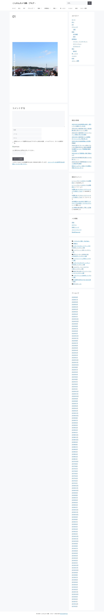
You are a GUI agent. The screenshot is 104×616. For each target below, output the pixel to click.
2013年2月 (75, 589)
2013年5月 (75, 582)
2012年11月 (75, 592)
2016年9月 (75, 493)
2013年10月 (75, 570)
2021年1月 (75, 389)
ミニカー (70, 8)
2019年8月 (75, 418)
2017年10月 (75, 461)
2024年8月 (75, 326)
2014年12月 (75, 536)
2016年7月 (75, 497)
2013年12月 (75, 565)
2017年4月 (75, 476)
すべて (14, 8)
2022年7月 (75, 369)
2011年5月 (75, 606)
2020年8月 (75, 401)
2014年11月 (75, 538)
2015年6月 (75, 524)
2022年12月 (75, 360)
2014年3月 (75, 558)
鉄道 (76, 8)
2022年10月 (75, 365)
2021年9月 (75, 377)
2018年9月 (75, 442)
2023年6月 (75, 345)
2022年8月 (75, 367)
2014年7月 (75, 548)
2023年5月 (75, 348)
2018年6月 (75, 449)
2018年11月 (75, 437)
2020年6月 (75, 406)
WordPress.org (76, 232)
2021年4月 (75, 386)
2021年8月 (75, 379)
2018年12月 (75, 435)
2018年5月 (75, 451)
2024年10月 (75, 321)
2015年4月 (75, 529)
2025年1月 (75, 316)
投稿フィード (75, 227)
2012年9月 (75, 596)
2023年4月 (75, 350)
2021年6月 (75, 384)
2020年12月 (75, 391)
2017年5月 (75, 473)
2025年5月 (75, 311)
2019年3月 (75, 427)
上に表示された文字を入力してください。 (23, 150)
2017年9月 (75, 464)
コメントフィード (76, 230)
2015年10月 (75, 514)
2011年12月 (75, 604)
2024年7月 (75, 328)
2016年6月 (75, 500)
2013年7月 (75, 577)
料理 (74, 37)
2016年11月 (75, 488)
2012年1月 (75, 601)
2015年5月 (75, 526)
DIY (24, 8)
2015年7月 (75, 522)
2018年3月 (75, 456)
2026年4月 (75, 307)
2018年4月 (75, 454)
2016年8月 (75, 495)
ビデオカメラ (76, 46)
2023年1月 (75, 357)
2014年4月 (75, 555)
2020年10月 (75, 396)
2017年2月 (75, 480)
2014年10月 (75, 541)
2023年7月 (75, 343)
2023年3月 (75, 352)
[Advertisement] (38, 31)
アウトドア (30, 8)
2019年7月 (75, 420)
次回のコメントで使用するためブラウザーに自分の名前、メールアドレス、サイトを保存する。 (38, 142)
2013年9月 (75, 572)
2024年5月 (75, 331)
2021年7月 (75, 381)
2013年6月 (75, 579)
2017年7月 (75, 468)
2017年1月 (75, 483)
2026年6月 (75, 302)
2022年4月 (75, 374)
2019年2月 (75, 430)
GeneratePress (64, 613)
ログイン (74, 225)
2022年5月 (75, 372)
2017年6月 (75, 471)
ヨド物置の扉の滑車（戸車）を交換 (81, 207)
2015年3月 (75, 531)
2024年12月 (75, 319)
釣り (19, 8)
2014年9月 (75, 543)
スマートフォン (77, 44)
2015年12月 (75, 509)
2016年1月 (75, 507)
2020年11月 (75, 394)
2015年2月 (75, 534)
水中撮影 (75, 34)
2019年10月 (75, 415)
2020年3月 (75, 410)
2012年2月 (75, 599)
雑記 (54, 8)
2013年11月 (75, 567)
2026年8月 (75, 297)
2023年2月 (75, 355)
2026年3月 (75, 309)
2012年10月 (75, 594)
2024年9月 (75, 323)
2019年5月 (75, 425)
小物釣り (75, 243)
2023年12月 (75, 336)
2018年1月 (75, 459)
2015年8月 (75, 519)
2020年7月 (75, 403)
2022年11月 (75, 362)
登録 (73, 222)
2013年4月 (75, 584)
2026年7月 (75, 299)
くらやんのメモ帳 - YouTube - (81, 241)
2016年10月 (75, 490)
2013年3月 (75, 587)
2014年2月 (75, 560)
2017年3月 (75, 478)
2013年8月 (75, 575)
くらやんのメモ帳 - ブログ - (24, 3)
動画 (39, 8)
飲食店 (75, 51)
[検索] (90, 3)
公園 (74, 29)
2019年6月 (75, 423)
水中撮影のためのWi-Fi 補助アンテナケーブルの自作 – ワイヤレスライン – (81, 203)
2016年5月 (75, 502)
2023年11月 (75, 338)
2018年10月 (75, 439)
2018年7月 (75, 447)
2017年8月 (75, 466)
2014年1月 (75, 563)
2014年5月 (75, 553)
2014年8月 (75, 546)
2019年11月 (75, 413)
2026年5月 (75, 304)
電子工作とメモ (77, 284)
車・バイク (62, 8)
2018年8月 (75, 444)
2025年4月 (75, 314)
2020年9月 (75, 398)
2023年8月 (75, 340)
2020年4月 (75, 408)
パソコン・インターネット (80, 41)
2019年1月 (75, 432)
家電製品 (47, 8)
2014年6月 (75, 551)
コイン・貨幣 (83, 8)
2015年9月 (75, 517)
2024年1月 (75, 333)
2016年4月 (75, 505)
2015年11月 (75, 512)
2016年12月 (75, 485)
